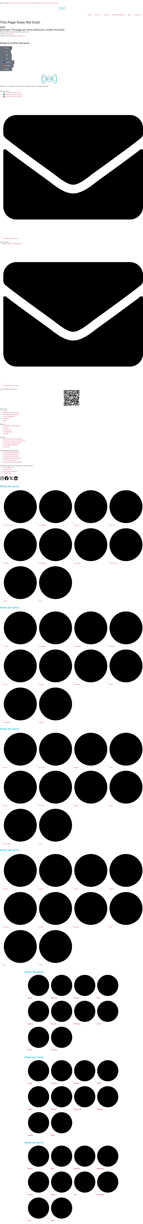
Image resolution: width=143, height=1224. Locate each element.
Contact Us (137, 15)
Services (106, 15)
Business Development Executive (48, 3)
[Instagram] (2, 478)
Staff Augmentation (119, 15)
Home (89, 15)
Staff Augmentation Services (9, 450)
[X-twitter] (11, 478)
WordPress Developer (16, 3)
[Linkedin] (16, 478)
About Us (98, 15)
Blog (129, 15)
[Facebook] (7, 478)
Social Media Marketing (30, 3)
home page (9, 34)
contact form (21, 36)
